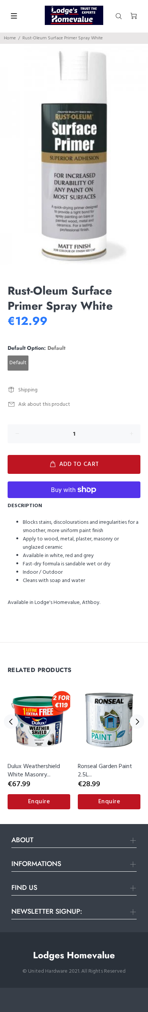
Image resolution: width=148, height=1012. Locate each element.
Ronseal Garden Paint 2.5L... (105, 771)
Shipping (28, 390)
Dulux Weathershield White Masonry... (34, 771)
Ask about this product (44, 404)
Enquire (39, 802)
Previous (11, 721)
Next (137, 721)
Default (18, 363)
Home (10, 38)
